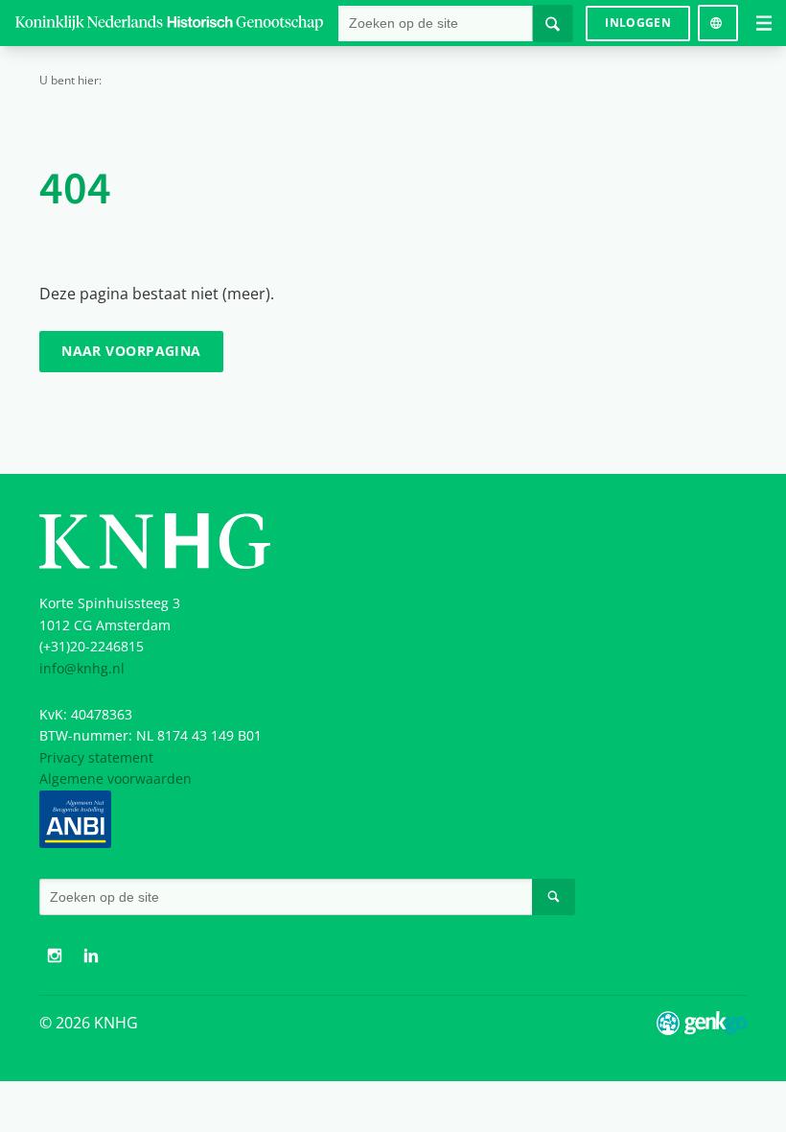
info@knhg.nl (82, 668)
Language (717, 16)
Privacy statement (96, 757)
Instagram (54, 955)
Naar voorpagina (131, 351)
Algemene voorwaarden (115, 778)
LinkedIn (91, 955)
